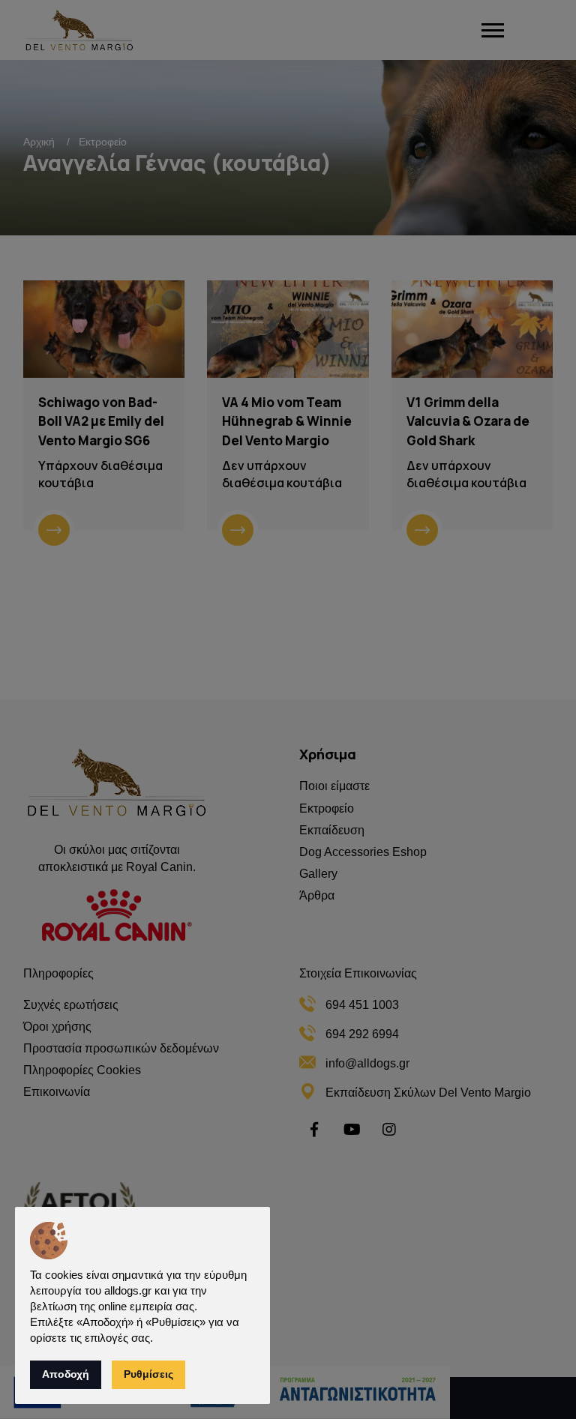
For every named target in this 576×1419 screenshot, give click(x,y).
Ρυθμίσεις (148, 1374)
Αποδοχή (65, 1374)
